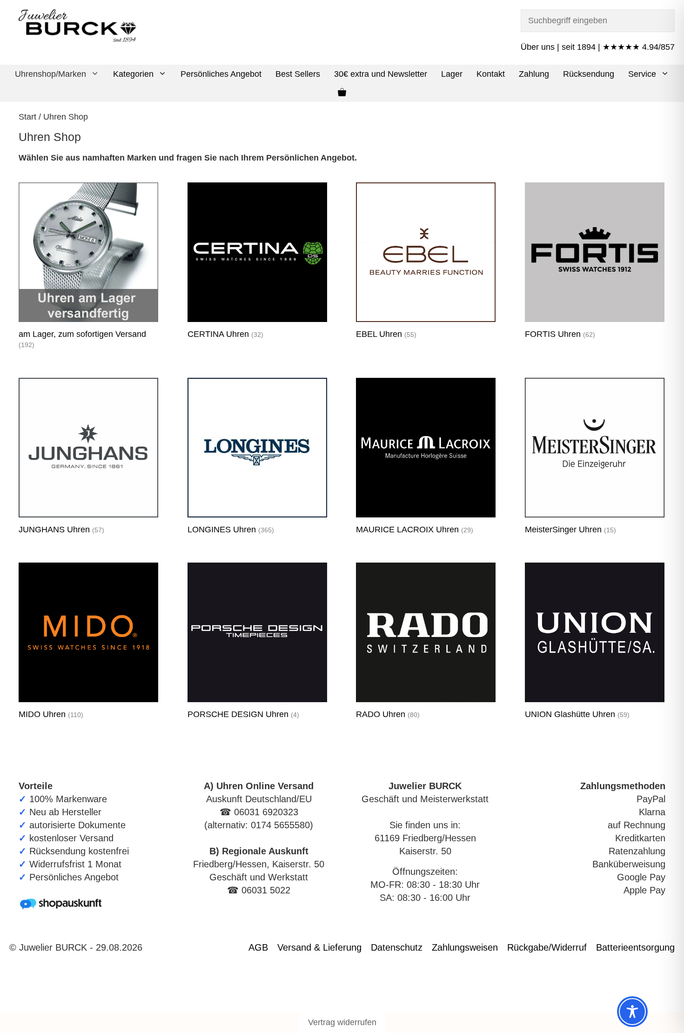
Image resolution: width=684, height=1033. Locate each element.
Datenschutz (396, 947)
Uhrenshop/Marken (50, 74)
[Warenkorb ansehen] (342, 92)
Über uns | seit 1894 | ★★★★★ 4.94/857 (598, 47)
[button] (96, 74)
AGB (258, 947)
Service (642, 74)
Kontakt (490, 74)
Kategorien (133, 74)
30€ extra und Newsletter (380, 74)
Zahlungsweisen (465, 947)
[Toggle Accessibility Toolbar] (632, 1011)
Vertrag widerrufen (342, 1022)
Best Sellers (297, 74)
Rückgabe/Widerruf (547, 947)
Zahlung (534, 74)
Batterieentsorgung (635, 947)
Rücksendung (588, 74)
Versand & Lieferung (319, 947)
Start (27, 116)
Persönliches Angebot (221, 74)
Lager (452, 74)
